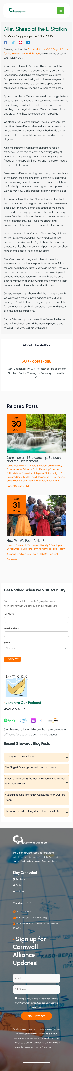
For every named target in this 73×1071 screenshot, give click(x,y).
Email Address (11, 628)
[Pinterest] (20, 42)
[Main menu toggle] (60, 10)
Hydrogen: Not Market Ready (21, 756)
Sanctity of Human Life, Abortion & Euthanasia (40, 477)
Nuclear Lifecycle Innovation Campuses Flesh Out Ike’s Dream (35, 797)
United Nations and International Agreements (30, 480)
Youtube (20, 891)
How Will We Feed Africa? (25, 540)
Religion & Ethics (42, 473)
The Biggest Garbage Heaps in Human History (30, 767)
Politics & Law (14, 473)
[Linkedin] (28, 42)
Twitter (19, 885)
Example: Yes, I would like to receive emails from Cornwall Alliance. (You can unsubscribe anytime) (36, 1003)
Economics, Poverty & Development (46, 545)
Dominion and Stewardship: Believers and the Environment (34, 459)
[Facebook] (5, 42)
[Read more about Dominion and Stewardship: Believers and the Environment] (36, 433)
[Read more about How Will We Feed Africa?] (36, 515)
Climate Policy (55, 465)
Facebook (20, 879)
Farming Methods (42, 548)
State (7, 642)
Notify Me (12, 659)
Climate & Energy (37, 465)
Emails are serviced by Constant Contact (39, 1047)
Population (27, 473)
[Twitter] (13, 42)
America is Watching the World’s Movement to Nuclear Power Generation (35, 781)
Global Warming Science (46, 469)
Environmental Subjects (19, 469)
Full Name (9, 614)
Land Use (26, 554)
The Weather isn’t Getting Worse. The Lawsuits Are (32, 811)
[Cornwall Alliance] (17, 10)
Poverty (36, 554)
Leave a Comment (16, 465)
